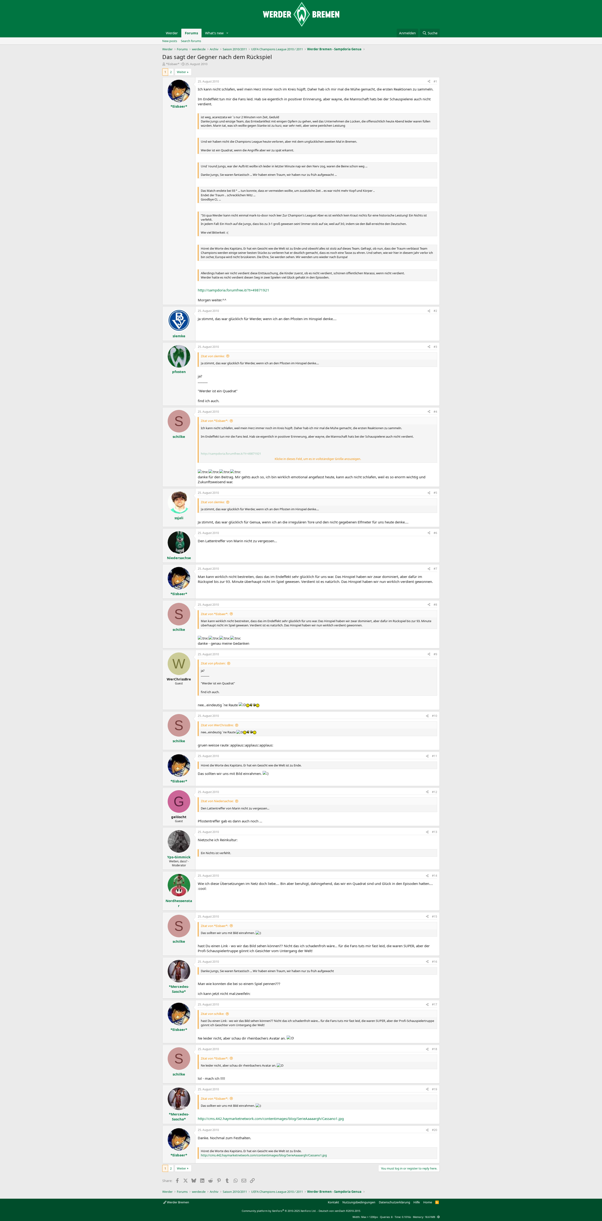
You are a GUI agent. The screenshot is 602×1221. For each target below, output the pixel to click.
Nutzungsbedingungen (358, 1202)
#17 (434, 1004)
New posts (169, 41)
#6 (435, 533)
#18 (434, 1049)
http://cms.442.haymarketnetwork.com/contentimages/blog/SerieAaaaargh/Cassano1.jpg (271, 1118)
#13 (434, 832)
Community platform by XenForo (279, 1211)
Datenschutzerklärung (394, 1202)
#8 (435, 605)
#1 (435, 81)
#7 (435, 569)
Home (427, 1202)
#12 (434, 792)
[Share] (429, 81)
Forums (191, 33)
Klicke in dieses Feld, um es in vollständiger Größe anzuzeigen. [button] (318, 459)
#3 (435, 347)
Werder (172, 33)
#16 (434, 962)
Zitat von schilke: (212, 1014)
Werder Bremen (177, 1202)
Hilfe (416, 1202)
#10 (434, 716)
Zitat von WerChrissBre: (217, 725)
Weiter (181, 72)
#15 (434, 917)
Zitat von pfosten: (213, 663)
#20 (434, 1130)
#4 (435, 412)
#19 (434, 1089)
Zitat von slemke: (213, 356)
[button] (227, 33)
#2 (435, 311)
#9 (435, 654)
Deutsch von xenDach (339, 1211)
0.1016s (406, 1217)
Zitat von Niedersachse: (217, 801)
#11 (434, 756)
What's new (214, 33)
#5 (435, 493)
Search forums (191, 41)
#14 (434, 876)
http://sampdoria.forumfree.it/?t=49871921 (233, 290)
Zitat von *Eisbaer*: (214, 421)
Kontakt (333, 1202)
